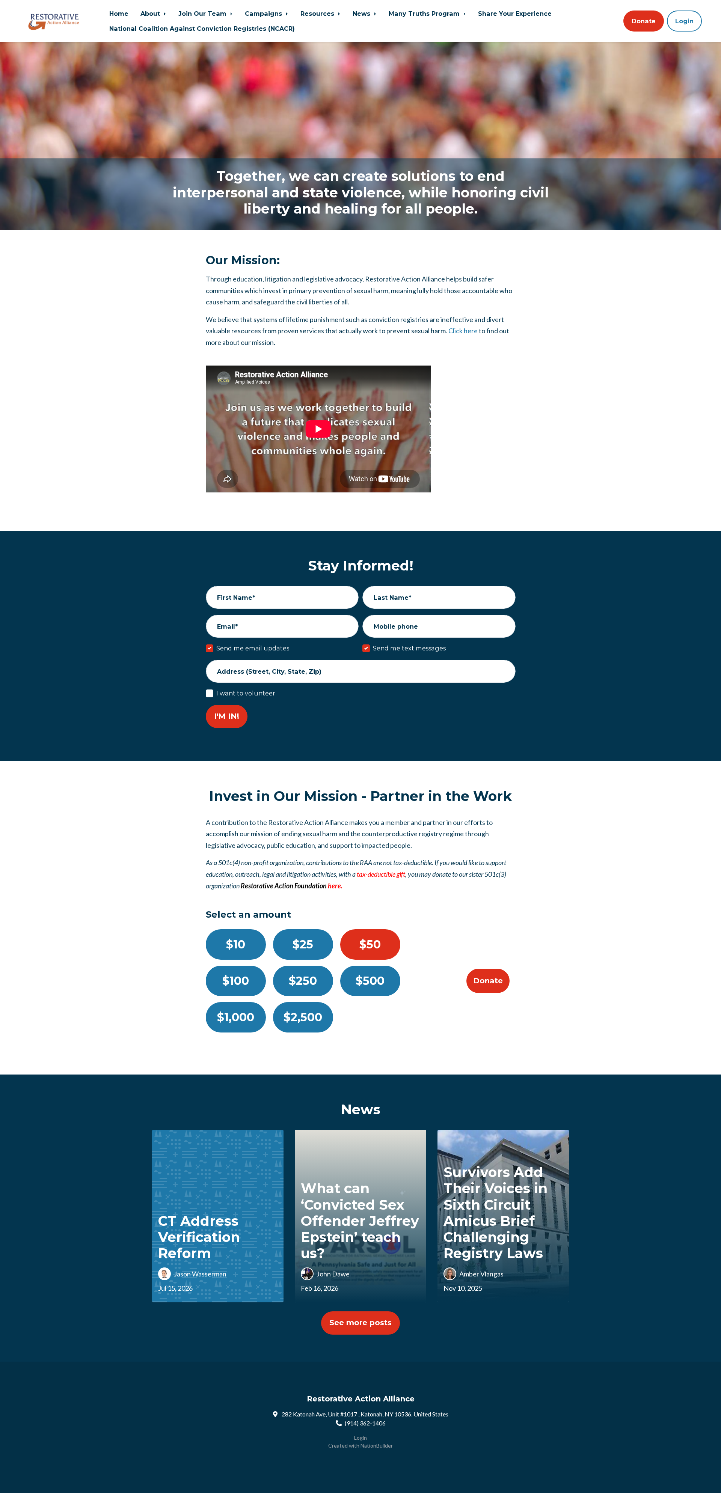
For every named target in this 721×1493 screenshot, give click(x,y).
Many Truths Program (425, 13)
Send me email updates (252, 648)
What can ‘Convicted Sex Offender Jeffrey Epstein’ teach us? (360, 1220)
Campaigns (264, 13)
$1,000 (235, 1017)
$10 (235, 944)
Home (118, 13)
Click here (463, 331)
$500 (370, 981)
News (362, 13)
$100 (235, 981)
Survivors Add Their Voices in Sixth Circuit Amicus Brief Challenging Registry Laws (495, 1212)
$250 (303, 981)
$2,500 (303, 1017)
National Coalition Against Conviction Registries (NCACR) (202, 28)
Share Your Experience (515, 13)
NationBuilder (376, 1445)
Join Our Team (203, 13)
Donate (644, 21)
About (151, 13)
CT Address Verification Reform (199, 1237)
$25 (303, 944)
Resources (318, 13)
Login (684, 21)
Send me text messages (409, 648)
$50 (370, 944)
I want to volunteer (245, 693)
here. (335, 886)
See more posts (360, 1322)
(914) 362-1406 (365, 1423)
